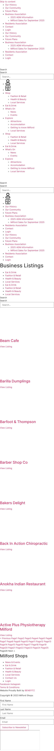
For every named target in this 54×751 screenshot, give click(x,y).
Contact (9, 26)
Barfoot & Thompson (18, 422)
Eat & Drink (10, 105)
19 (42, 644)
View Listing (6, 346)
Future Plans (11, 11)
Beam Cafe (9, 340)
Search (3, 69)
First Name (5, 701)
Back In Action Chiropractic (24, 543)
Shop (7, 93)
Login (8, 29)
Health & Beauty (18, 99)
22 (20, 647)
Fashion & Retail (18, 96)
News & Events (12, 662)
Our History (11, 4)
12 (39, 641)
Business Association (15, 14)
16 (19, 644)
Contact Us (11, 678)
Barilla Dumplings (15, 381)
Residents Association (16, 23)
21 (11, 647)
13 (47, 641)
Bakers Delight (12, 503)
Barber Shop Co (14, 462)
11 (32, 641)
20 (4, 647)
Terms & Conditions (9, 687)
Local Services (17, 102)
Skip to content (7, 1)
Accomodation (17, 124)
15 (11, 644)
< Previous (5, 638)
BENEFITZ (30, 690)
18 (35, 644)
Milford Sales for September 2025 (27, 20)
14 (3, 644)
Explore (9, 118)
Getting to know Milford (22, 127)
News (13, 111)
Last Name (5, 709)
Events (13, 115)
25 (44, 647)
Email (2, 718)
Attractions (15, 121)
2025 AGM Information (21, 17)
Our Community (13, 8)
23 (28, 647)
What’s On (10, 108)
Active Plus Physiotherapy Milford (22, 627)
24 (36, 647)
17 (27, 644)
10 (24, 641)
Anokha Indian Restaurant (22, 584)
